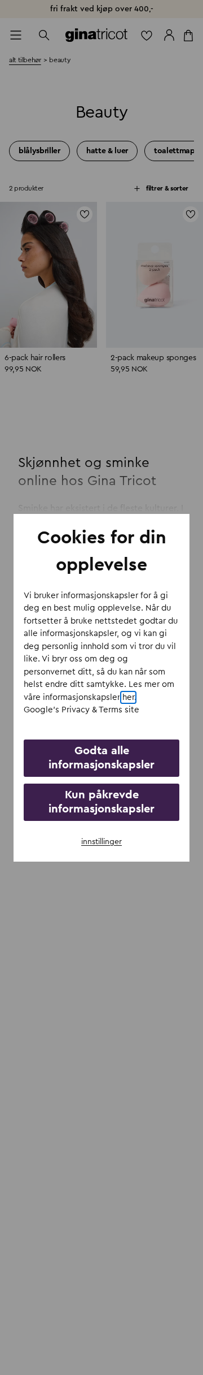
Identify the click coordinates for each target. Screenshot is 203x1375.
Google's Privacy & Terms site (81, 710)
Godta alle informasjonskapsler (101, 758)
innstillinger (101, 842)
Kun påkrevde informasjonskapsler (101, 802)
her (128, 697)
